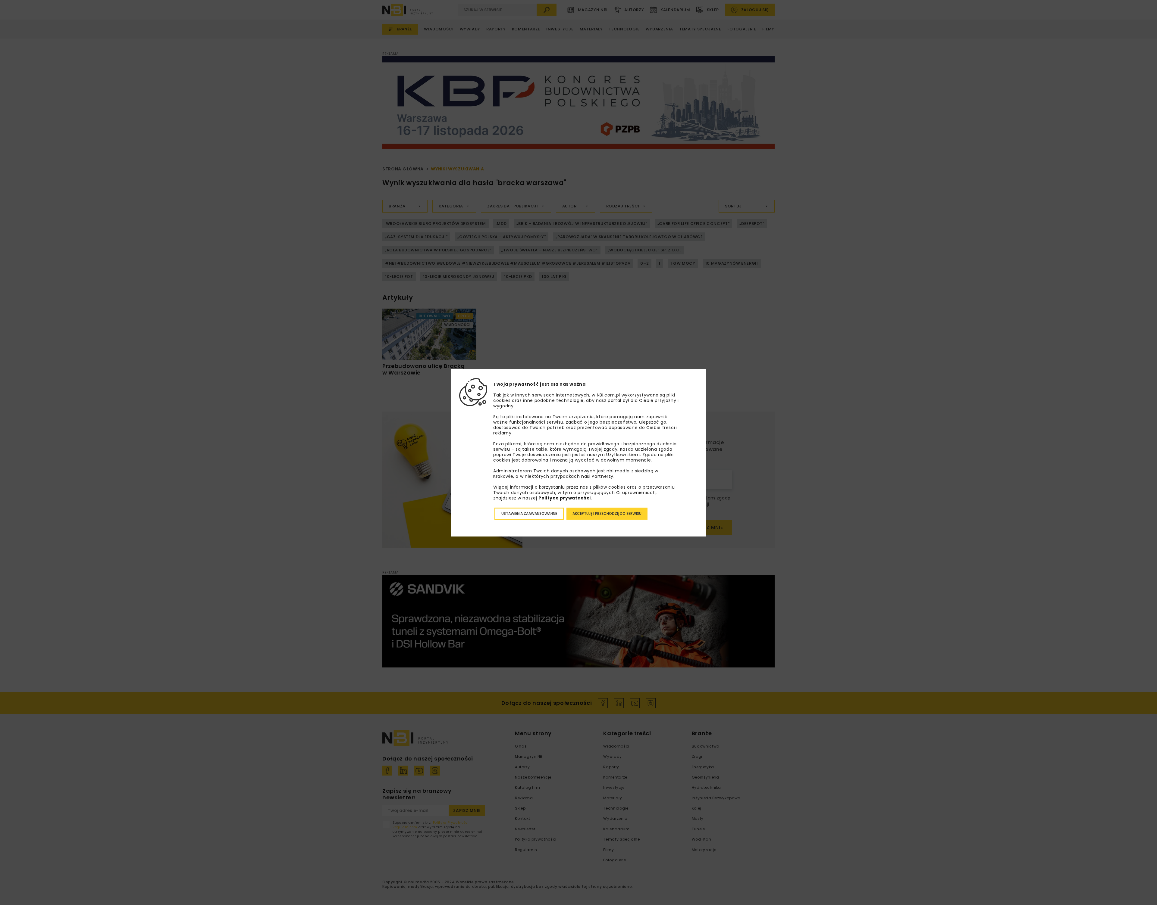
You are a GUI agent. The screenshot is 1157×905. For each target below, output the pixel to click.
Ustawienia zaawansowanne (529, 513)
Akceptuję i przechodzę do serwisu (606, 513)
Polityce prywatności (564, 498)
